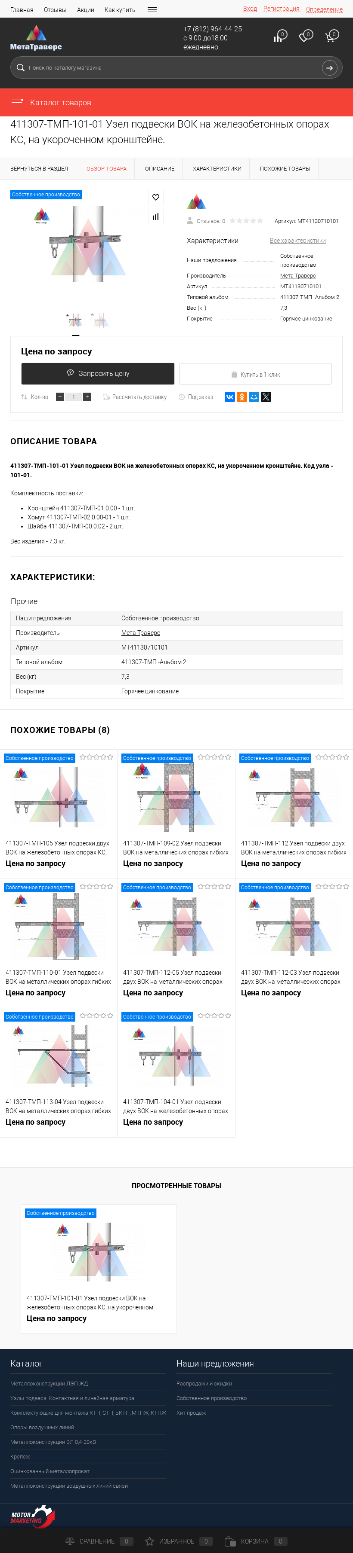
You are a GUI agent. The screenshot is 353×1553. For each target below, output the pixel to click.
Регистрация (281, 8)
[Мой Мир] (254, 397)
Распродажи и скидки (204, 1383)
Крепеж (20, 1456)
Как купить (120, 9)
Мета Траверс (298, 275)
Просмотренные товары (176, 1185)
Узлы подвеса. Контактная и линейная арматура (72, 1398)
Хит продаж (191, 1413)
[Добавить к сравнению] (156, 216)
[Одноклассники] (242, 397)
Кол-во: (40, 396)
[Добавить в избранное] (156, 197)
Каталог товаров (59, 102)
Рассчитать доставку (139, 396)
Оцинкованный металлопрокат (50, 1471)
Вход (250, 8)
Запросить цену (104, 373)
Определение (324, 9)
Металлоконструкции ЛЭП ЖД (49, 1383)
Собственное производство (211, 1398)
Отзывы (55, 9)
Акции (85, 9)
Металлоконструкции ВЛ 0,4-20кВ (53, 1442)
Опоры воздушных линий (42, 1427)
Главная (22, 9)
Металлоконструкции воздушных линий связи (69, 1486)
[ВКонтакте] (230, 397)
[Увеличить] (88, 244)
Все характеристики (298, 240)
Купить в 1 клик (260, 374)
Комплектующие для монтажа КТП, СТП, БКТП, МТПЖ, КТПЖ (88, 1413)
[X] (266, 397)
